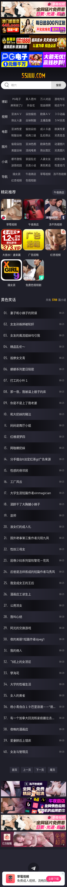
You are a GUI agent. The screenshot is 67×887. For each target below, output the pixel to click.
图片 (5, 147)
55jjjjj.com (33, 75)
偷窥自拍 (16, 144)
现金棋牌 (45, 105)
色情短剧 (31, 180)
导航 (5, 177)
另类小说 (31, 165)
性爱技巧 (60, 165)
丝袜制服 (31, 120)
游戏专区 (60, 99)
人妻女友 (45, 159)
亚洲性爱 (16, 129)
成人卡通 (45, 129)
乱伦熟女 (45, 135)
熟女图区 (45, 150)
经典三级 (31, 135)
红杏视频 (16, 180)
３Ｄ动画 (60, 114)
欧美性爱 (60, 129)
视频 (5, 117)
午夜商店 (31, 174)
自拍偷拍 (31, 114)
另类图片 (60, 150)
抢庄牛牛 (60, 105)
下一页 (40, 769)
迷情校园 (16, 165)
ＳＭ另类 (60, 120)
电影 (5, 132)
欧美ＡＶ (45, 114)
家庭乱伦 (31, 159)
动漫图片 (60, 144)
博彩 (5, 102)
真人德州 (31, 99)
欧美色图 (45, 144)
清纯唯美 (31, 150)
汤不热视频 (59, 174)
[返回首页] (62, 879)
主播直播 (45, 120)
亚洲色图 (31, 144)
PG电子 (16, 99)
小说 (5, 162)
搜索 (58, 85)
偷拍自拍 (31, 129)
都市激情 (16, 159)
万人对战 (45, 99)
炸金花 (31, 105)
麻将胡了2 (17, 105)
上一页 (27, 769)
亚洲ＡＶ (16, 114)
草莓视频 (45, 174)
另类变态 (60, 135)
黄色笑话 (45, 165)
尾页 (52, 769)
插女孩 (16, 174)
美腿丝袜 (16, 150)
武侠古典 (60, 159)
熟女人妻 (16, 120)
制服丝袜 (16, 135)
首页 (14, 769)
